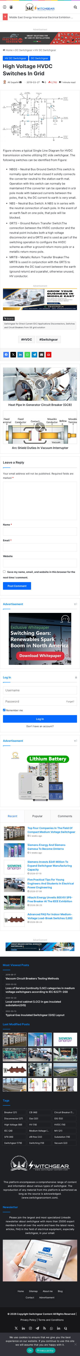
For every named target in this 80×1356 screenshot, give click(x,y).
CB (33, 1112)
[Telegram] (34, 354)
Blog (60, 1291)
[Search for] (75, 8)
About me (48, 1291)
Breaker (10, 1112)
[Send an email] (20, 82)
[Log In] (11, 8)
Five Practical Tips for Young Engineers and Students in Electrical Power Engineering (51, 883)
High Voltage (13, 1124)
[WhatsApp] (27, 354)
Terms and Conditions (51, 1319)
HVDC (27, 339)
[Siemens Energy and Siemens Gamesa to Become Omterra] (14, 850)
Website (8, 556)
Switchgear (49, 339)
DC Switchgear (23, 50)
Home (9, 50)
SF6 (8, 1136)
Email (7, 540)
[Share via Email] (41, 354)
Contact (30, 1297)
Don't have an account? (40, 726)
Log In (40, 718)
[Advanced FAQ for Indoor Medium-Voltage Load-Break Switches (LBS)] (14, 919)
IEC (8, 1130)
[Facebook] (6, 354)
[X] (13, 354)
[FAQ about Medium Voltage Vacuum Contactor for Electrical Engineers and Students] (65, 1084)
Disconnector (13, 1118)
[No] (75, 1344)
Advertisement (46, 1297)
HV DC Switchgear (45, 50)
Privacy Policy (28, 1319)
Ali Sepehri (13, 82)
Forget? (70, 701)
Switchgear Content (40, 1313)
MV (58, 1130)
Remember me (14, 710)
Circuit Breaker (65, 1112)
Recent (12, 816)
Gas (33, 1118)
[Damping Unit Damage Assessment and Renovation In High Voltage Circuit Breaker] (40, 1084)
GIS (58, 1118)
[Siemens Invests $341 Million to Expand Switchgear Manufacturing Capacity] (14, 867)
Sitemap (33, 1291)
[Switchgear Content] (40, 7)
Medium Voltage (40, 1130)
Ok (30, 1350)
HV (33, 1124)
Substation (62, 1136)
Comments (65, 816)
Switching (36, 1143)
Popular (37, 816)
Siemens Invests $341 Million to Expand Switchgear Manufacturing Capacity (50, 865)
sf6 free (35, 1136)
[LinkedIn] (20, 354)
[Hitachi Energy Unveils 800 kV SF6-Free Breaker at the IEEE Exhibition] (14, 903)
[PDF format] (48, 354)
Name (7, 524)
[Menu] (5, 8)
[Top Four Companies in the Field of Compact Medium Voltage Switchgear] (14, 833)
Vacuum (60, 1143)
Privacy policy (45, 1350)
